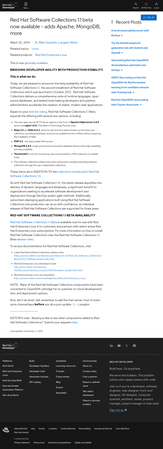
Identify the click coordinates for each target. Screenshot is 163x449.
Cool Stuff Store (122, 429)
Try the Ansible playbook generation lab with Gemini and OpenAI (129, 47)
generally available (36, 63)
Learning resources (66, 366)
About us (87, 366)
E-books (60, 371)
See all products (11, 395)
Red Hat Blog (85, 429)
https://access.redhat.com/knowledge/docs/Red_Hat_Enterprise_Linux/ (50, 278)
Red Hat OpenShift (12, 380)
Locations (53, 429)
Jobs (33, 429)
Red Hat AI (8, 366)
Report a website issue (91, 384)
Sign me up (117, 410)
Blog (58, 382)
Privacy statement (22, 443)
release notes (25, 239)
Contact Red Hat (68, 429)
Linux (35, 48)
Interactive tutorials (38, 376)
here (74, 322)
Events (59, 387)
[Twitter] (127, 346)
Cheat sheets (62, 376)
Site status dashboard (88, 393)
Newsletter (61, 393)
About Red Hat (20, 429)
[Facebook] (134, 346)
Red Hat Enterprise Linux (51, 55)
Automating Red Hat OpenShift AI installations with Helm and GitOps (130, 65)
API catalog (35, 382)
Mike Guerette (48, 42)
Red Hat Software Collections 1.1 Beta (33, 222)
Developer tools (37, 371)
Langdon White (68, 42)
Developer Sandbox (39, 366)
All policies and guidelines (59, 443)
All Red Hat (146, 8)
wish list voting (38, 111)
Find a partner (90, 376)
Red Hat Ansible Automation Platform (13, 388)
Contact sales (89, 371)
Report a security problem (91, 402)
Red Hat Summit (21, 432)
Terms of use (38, 443)
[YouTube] (119, 346)
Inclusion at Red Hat (103, 429)
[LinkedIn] (111, 346)
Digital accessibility (83, 443)
